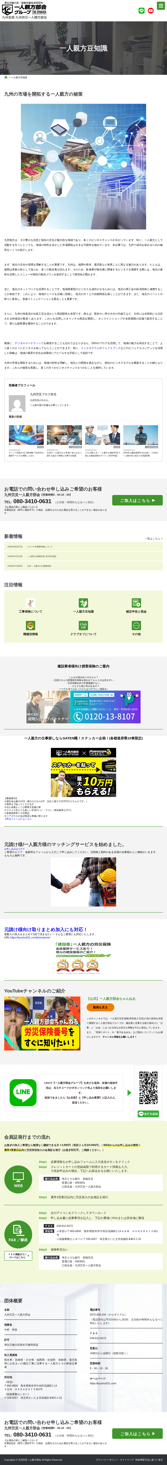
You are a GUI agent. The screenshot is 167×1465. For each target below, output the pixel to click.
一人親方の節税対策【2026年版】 (42, 556)
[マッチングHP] (83, 881)
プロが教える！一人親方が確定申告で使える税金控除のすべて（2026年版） (102, 454)
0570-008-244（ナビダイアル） (108, 1314)
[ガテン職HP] (83, 772)
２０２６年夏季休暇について (40, 547)
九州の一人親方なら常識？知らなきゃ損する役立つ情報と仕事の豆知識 (64, 454)
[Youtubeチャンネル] (151, 11)
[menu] (161, 6)
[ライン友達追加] (141, 11)
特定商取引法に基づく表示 (149, 1459)
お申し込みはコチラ (14, 849)
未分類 (40, 447)
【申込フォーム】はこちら (18, 819)
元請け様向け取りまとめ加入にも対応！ (46, 929)
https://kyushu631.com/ (103, 1383)
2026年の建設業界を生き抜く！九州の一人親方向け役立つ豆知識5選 (140, 454)
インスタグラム (90, 348)
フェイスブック (111, 348)
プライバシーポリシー (107, 1459)
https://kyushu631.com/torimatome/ (30, 937)
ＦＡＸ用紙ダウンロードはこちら (17, 1256)
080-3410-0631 (32, 501)
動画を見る (100, 1007)
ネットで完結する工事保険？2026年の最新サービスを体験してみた (26, 454)
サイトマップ (127, 1459)
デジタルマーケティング (29, 343)
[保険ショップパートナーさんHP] (83, 707)
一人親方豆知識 (19, 77)
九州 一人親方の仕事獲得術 (39, 566)
